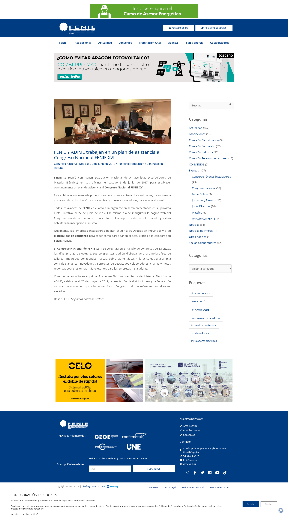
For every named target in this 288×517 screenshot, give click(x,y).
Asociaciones (83, 42)
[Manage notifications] (281, 510)
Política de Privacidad (193, 487)
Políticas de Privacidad (170, 506)
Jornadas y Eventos (204, 200)
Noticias (84, 163)
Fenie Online (200, 194)
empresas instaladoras (206, 318)
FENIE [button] (62, 42)
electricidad (200, 310)
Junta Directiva (201, 206)
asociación (199, 301)
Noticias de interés (201, 230)
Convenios (125, 42)
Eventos (194, 170)
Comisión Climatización (204, 140)
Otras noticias (198, 237)
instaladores (200, 333)
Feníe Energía (194, 42)
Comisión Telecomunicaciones (208, 158)
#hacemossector (200, 293)
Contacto (154, 487)
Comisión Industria (201, 152)
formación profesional (203, 325)
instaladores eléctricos (204, 341)
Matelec (197, 212)
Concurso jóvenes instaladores (211, 176)
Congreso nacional (66, 163)
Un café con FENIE (203, 218)
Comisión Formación (202, 146)
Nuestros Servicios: (191, 418)
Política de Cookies (220, 487)
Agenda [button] (173, 42)
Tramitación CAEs (150, 42)
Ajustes (109, 506)
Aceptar (251, 504)
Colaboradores (219, 42)
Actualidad (105, 42)
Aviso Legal (170, 487)
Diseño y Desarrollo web (94, 486)
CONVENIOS (196, 164)
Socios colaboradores (202, 243)
